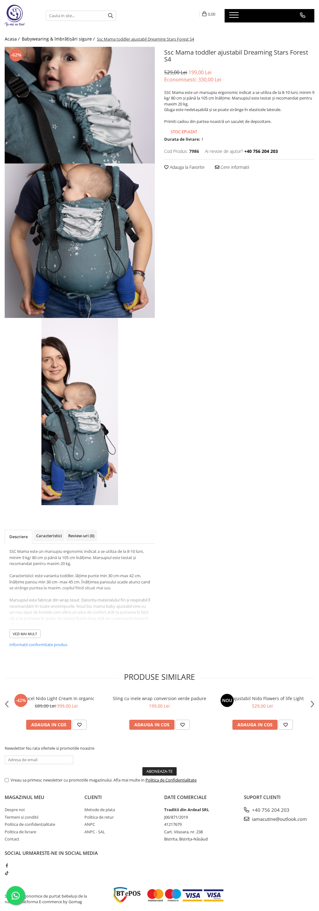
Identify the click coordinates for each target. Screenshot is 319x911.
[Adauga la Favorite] (79, 725)
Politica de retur (99, 817)
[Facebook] (7, 865)
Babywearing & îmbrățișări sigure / (59, 39)
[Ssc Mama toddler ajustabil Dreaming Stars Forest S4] (80, 105)
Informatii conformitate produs (38, 644)
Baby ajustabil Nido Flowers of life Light (262, 698)
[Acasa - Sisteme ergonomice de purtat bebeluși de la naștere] (20, 16)
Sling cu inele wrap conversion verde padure (159, 698)
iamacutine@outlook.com (279, 819)
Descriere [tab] (18, 536)
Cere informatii (234, 167)
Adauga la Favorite (187, 167)
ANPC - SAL (94, 832)
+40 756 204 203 (270, 810)
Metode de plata (99, 809)
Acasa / (13, 39)
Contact (12, 839)
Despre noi (15, 809)
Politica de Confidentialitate (171, 780)
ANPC (89, 824)
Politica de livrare (20, 832)
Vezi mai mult (25, 633)
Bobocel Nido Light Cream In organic (56, 698)
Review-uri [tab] (81, 535)
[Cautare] (110, 16)
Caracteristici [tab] (49, 535)
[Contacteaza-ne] (303, 15)
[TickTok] (7, 873)
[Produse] (234, 17)
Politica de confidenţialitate (30, 824)
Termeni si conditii (21, 817)
